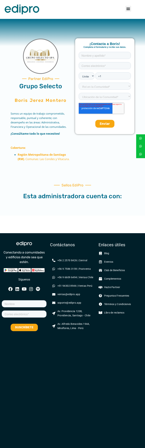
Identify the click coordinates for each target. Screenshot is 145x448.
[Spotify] (38, 289)
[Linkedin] (17, 289)
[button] (128, 9)
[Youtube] (24, 289)
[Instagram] (31, 289)
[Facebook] (10, 289)
